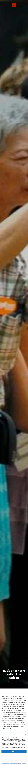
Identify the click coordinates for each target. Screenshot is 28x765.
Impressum (24, 763)
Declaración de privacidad (15, 763)
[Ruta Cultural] (14, 6)
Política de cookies (5, 763)
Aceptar (14, 751)
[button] (26, 735)
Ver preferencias (14, 760)
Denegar (14, 755)
